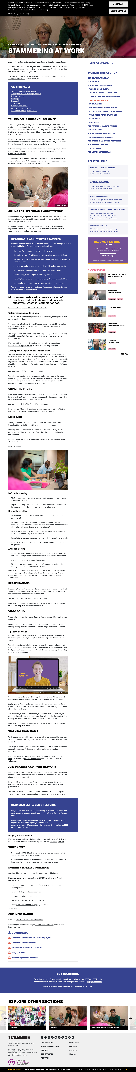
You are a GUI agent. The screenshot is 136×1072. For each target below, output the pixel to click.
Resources (94, 119)
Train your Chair (114, 307)
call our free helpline (32, 759)
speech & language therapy (45, 279)
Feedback (73, 1046)
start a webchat (28, 827)
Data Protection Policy (14, 1052)
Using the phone (17, 96)
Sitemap (72, 1054)
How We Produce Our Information (29, 920)
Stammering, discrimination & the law (27, 948)
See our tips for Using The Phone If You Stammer (28, 404)
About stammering (50, 1046)
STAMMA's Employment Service (24, 111)
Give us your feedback (44, 925)
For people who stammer (100, 85)
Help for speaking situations (103, 108)
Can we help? (14, 1069)
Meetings (15, 99)
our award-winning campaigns (28, 905)
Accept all (118, 4)
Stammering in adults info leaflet (25, 958)
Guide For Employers (17, 154)
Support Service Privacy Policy (30, 1052)
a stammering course (55, 283)
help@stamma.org (94, 982)
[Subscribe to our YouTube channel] (55, 1037)
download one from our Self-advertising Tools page (29, 163)
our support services (23, 885)
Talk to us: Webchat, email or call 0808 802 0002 (48, 1069)
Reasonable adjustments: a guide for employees (31, 938)
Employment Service (29, 820)
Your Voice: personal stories (103, 115)
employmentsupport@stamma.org (25, 825)
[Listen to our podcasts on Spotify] (69, 1037)
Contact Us (73, 1050)
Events (14, 1028)
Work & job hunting (99, 100)
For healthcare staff (98, 145)
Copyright (11, 1051)
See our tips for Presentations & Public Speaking (27, 598)
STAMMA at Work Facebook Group (39, 791)
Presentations (16, 101)
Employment (112, 283)
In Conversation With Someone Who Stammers (38, 151)
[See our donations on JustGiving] (66, 1037)
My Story (120, 299)
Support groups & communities (104, 96)
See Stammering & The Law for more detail (25, 371)
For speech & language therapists (104, 141)
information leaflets (62, 986)
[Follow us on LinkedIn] (62, 1037)
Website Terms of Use (21, 1051)
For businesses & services (100, 137)
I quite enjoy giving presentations (116, 325)
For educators (95, 130)
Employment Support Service (20, 346)
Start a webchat (56, 979)
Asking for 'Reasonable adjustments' (26, 94)
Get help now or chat (98, 78)
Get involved (47, 1054)
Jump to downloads (99, 63)
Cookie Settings (30, 1049)
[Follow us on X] (52, 1037)
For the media (94, 148)
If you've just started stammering (105, 111)
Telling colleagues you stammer (23, 91)
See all (124, 354)
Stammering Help (16, 44)
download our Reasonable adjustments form (35, 324)
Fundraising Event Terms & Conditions (18, 1055)
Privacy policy (13, 14)
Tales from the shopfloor (113, 341)
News (54, 1028)
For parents (93, 82)
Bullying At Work (53, 839)
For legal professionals (99, 152)
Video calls (15, 103)
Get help (45, 1050)
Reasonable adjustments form (24, 943)
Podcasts (94, 122)
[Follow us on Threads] (49, 1037)
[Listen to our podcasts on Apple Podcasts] (73, 1037)
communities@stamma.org (19, 784)
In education (95, 104)
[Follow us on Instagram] (45, 1037)
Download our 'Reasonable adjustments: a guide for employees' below (36, 409)
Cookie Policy (20, 1049)
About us (45, 1058)
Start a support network (21, 108)
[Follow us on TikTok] (59, 1037)
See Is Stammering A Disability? (32, 383)
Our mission (47, 1042)
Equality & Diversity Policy (15, 1054)
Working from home (19, 106)
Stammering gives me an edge (114, 292)
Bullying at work (18, 953)
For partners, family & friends (102, 126)
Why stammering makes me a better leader (117, 275)
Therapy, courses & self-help (103, 93)
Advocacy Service (57, 842)
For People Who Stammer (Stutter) (44, 44)
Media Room (74, 1042)
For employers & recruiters (101, 133)
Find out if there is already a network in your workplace (30, 782)
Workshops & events (99, 89)
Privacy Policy (12, 1049)
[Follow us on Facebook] (42, 1037)
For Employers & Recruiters (105, 1028)
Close (127, 1069)
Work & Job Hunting (72, 44)
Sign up (105, 255)
